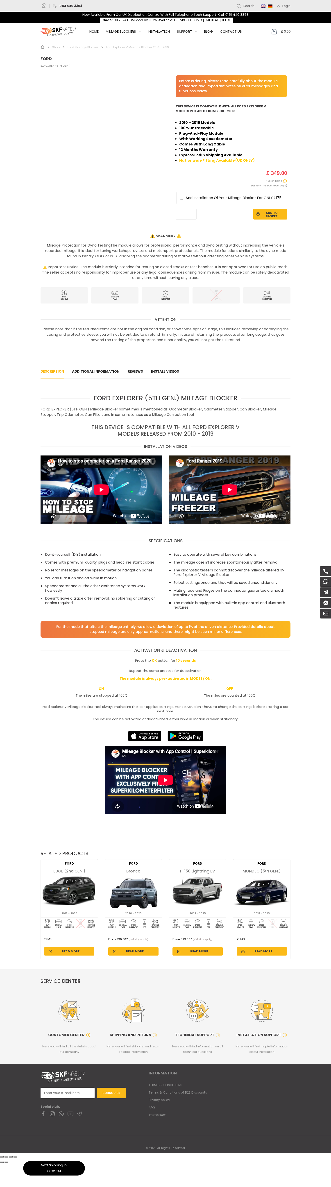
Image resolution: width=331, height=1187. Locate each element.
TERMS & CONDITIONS (165, 1085)
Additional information (96, 371)
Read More (135, 951)
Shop (56, 47)
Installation (159, 31)
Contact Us (231, 31)
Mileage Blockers (121, 31)
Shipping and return (130, 1034)
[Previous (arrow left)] (2, 1162)
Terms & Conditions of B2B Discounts (178, 1092)
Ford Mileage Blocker (83, 47)
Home (94, 31)
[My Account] (279, 6)
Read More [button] (70, 951)
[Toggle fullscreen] (11, 1157)
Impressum (157, 1114)
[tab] (52, 372)
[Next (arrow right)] (6, 1162)
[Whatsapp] (44, 6)
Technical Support (194, 1034)
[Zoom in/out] (15, 1157)
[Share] (6, 1157)
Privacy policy (159, 1100)
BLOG (208, 31)
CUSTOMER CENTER (66, 1034)
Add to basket (272, 214)
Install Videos (165, 371)
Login (286, 6)
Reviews (135, 371)
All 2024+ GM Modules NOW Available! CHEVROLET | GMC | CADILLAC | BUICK (172, 20)
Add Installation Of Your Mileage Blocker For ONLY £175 (233, 197)
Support (184, 31)
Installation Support (258, 1034)
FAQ (152, 1107)
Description (52, 371)
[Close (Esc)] (2, 1157)
